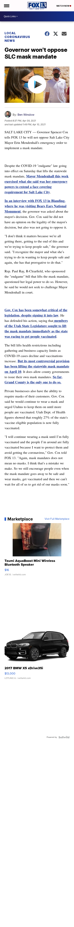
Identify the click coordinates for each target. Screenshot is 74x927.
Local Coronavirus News (17, 37)
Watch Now (63, 6)
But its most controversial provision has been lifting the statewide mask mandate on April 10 (37, 366)
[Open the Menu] (6, 5)
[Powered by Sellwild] (63, 737)
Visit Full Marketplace (57, 519)
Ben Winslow (25, 114)
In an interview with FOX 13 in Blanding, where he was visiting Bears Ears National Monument (35, 206)
